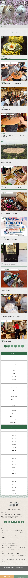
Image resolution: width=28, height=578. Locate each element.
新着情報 (14, 410)
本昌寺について (5, 530)
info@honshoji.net (10, 517)
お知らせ (14, 405)
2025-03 (14, 476)
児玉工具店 (14, 419)
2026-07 (14, 433)
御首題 (3, 561)
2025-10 (14, 456)
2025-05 (14, 470)
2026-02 (14, 444)
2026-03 (14, 441)
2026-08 (14, 430)
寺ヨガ (14, 402)
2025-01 (14, 481)
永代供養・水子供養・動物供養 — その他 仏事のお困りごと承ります (14, 550)
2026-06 (14, 435)
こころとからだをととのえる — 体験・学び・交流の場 (13, 559)
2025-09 (14, 458)
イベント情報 (4, 535)
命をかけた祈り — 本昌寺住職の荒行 (9, 545)
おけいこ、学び (14, 382)
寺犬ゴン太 (14, 362)
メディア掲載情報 (19, 533)
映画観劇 (14, 379)
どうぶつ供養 (14, 396)
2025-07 (14, 464)
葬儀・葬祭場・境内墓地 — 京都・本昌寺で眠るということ (14, 548)
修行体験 (14, 376)
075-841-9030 (7, 516)
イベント (14, 367)
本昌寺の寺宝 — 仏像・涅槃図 (8, 543)
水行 (14, 390)
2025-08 (14, 461)
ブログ (16, 535)
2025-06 (14, 467)
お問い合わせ (4, 537)
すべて (14, 356)
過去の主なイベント (14, 416)
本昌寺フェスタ (14, 399)
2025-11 (14, 453)
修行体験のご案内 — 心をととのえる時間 (10, 553)
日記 (14, 373)
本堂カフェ (14, 413)
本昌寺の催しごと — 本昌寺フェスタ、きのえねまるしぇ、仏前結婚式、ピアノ (14, 556)
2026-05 (14, 438)
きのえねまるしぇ (14, 422)
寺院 (14, 370)
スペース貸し (14, 364)
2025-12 (14, 450)
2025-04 (14, 473)
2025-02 (14, 479)
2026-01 (14, 447)
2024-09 (14, 493)
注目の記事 (14, 408)
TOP (2, 26)
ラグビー (14, 385)
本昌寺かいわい (14, 387)
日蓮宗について (18, 530)
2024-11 (14, 487)
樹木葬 (14, 393)
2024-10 (14, 490)
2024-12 (14, 484)
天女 (14, 359)
